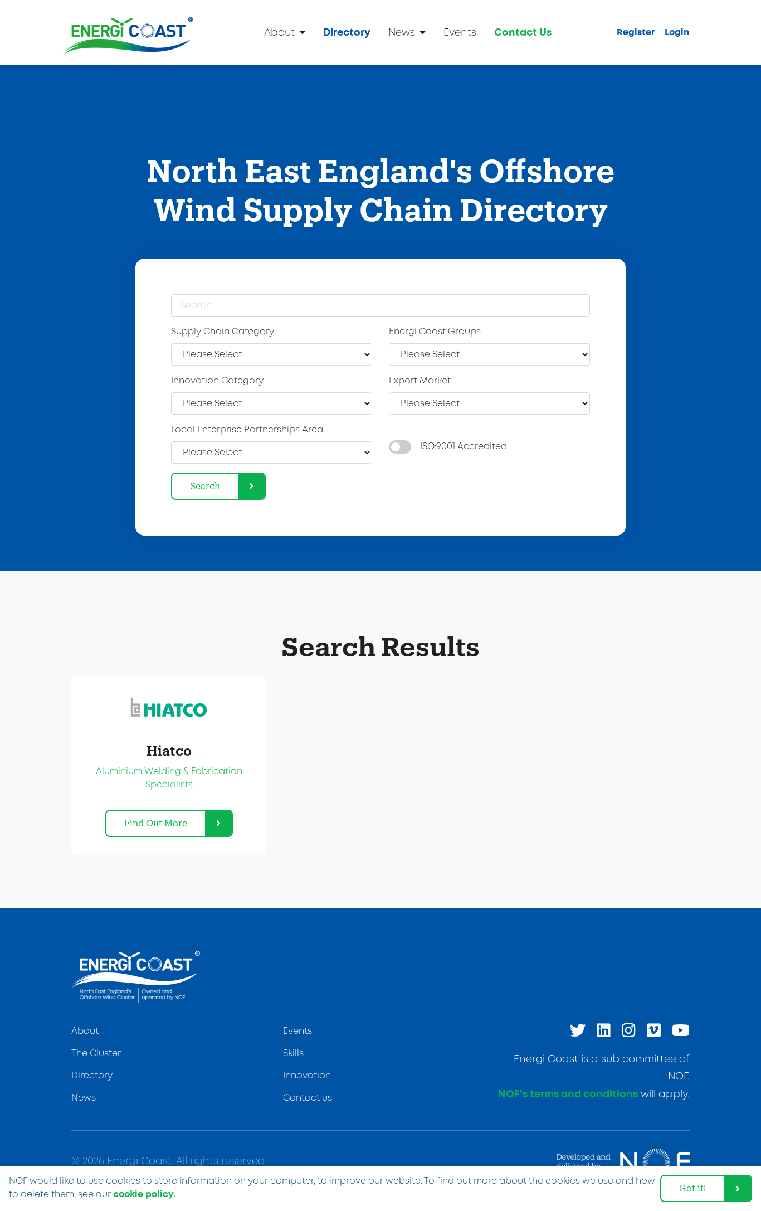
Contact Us (523, 33)
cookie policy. (144, 1194)
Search (205, 485)
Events (459, 32)
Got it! (692, 1188)
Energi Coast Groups (435, 332)
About (279, 32)
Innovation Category (217, 381)
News (401, 32)
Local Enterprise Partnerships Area (247, 430)
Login (677, 32)
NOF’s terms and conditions (568, 1095)
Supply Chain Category (222, 332)
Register (636, 32)
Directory (346, 33)
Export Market (420, 381)
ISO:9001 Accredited (463, 446)
